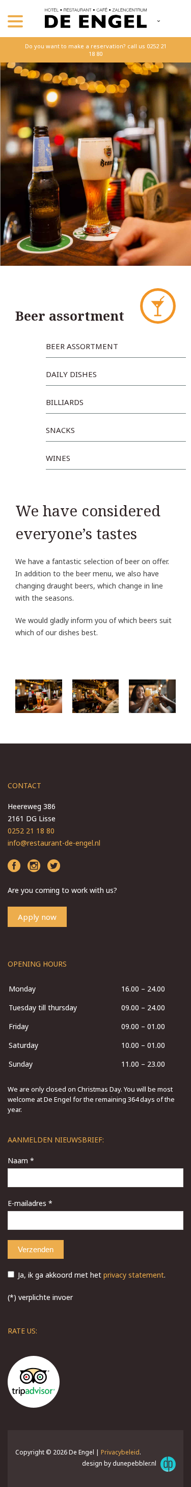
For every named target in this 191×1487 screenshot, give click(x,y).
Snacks (60, 430)
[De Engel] (96, 19)
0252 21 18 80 (31, 830)
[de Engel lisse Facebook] (14, 866)
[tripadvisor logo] (34, 1383)
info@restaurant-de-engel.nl (54, 843)
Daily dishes (71, 374)
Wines (58, 458)
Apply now (37, 917)
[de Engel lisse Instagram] (34, 866)
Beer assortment (82, 346)
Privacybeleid (120, 1452)
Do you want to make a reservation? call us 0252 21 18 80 (96, 49)
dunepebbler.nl (135, 1463)
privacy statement (133, 1275)
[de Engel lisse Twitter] (53, 866)
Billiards (65, 402)
